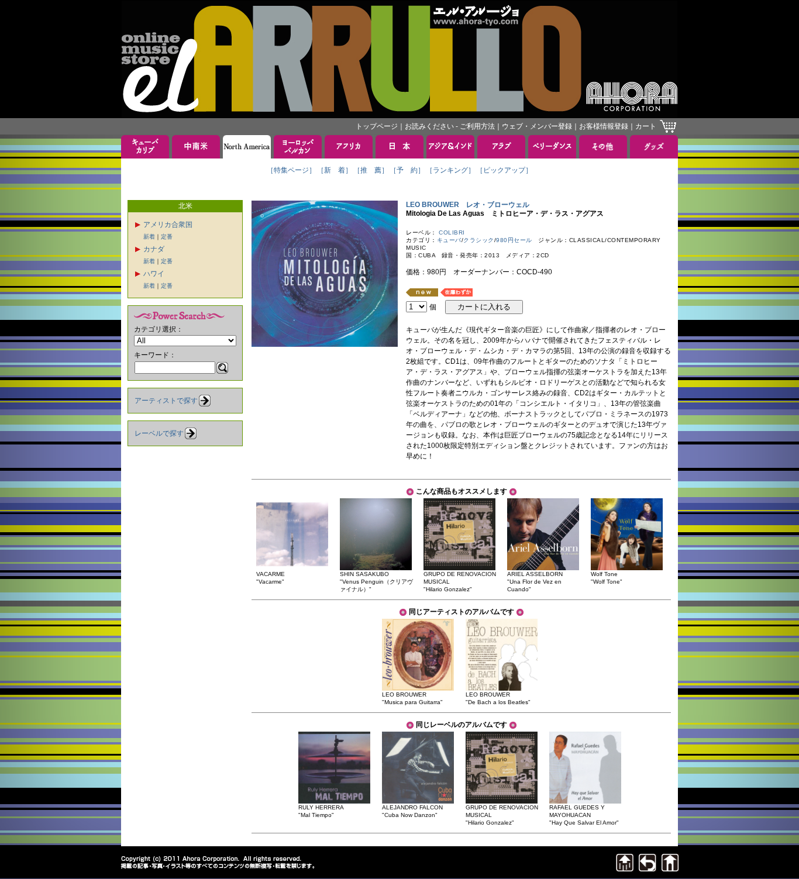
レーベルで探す (159, 433)
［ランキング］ (450, 170)
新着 (149, 236)
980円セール (514, 240)
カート (645, 126)
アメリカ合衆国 (167, 224)
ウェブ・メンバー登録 (537, 126)
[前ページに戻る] (647, 868)
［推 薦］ (370, 170)
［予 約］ (407, 170)
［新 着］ (334, 170)
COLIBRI (452, 232)
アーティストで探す (166, 401)
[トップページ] (670, 868)
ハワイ (153, 274)
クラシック (478, 240)
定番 (167, 236)
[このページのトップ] (624, 868)
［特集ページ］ (291, 170)
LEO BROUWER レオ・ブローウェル (467, 205)
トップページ (377, 126)
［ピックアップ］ (504, 170)
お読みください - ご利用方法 (450, 126)
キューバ (449, 240)
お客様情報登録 (603, 126)
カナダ (153, 249)
